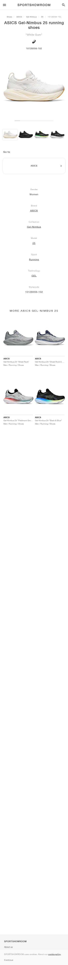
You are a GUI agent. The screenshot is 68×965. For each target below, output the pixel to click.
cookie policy (54, 954)
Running (34, 259)
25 (42, 17)
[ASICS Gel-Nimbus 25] (10, 134)
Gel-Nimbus (31, 17)
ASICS (19, 17)
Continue (8, 960)
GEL (34, 275)
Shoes (9, 17)
